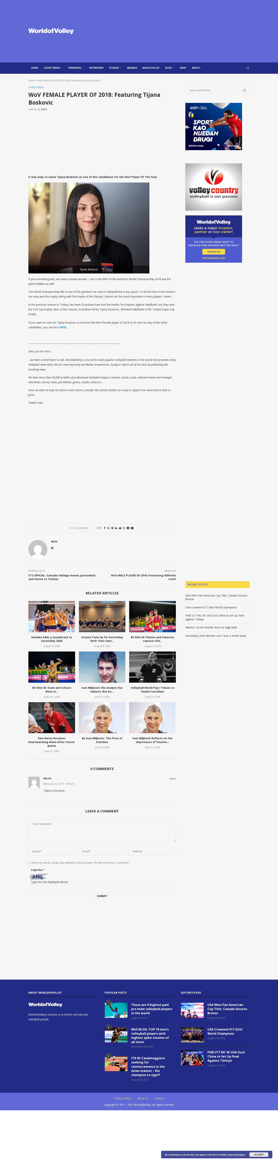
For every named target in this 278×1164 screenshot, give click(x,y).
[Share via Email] (132, 528)
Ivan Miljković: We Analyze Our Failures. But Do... (102, 689)
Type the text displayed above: (49, 882)
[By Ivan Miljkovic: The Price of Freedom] (102, 717)
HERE (63, 327)
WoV (44, 109)
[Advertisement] (177, 31)
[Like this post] (100, 528)
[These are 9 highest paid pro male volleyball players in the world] (116, 1010)
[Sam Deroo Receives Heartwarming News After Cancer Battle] (51, 717)
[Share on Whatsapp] (124, 528)
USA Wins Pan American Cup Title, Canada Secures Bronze (227, 1009)
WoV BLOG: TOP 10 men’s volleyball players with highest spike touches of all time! (150, 1035)
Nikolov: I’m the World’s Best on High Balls (211, 627)
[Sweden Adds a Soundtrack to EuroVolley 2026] (51, 616)
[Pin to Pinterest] (112, 528)
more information (236, 1154)
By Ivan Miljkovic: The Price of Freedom (102, 740)
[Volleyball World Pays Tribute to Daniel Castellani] (152, 667)
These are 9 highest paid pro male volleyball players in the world (151, 1009)
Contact (159, 1098)
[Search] (248, 68)
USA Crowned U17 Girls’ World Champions (211, 607)
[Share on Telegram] (128, 528)
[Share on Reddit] (120, 528)
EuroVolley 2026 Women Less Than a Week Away (215, 636)
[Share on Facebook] (105, 528)
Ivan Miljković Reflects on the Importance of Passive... (152, 740)
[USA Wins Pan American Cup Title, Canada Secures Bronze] (192, 1010)
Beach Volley (151, 67)
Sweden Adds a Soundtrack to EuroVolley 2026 (51, 639)
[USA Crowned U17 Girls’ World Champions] (192, 1034)
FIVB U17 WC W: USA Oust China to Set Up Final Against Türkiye (226, 1056)
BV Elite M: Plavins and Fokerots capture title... (152, 639)
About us (142, 1098)
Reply (172, 779)
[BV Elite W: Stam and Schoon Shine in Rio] (51, 667)
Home (34, 67)
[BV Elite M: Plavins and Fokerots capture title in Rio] (152, 616)
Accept (259, 1154)
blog (168, 67)
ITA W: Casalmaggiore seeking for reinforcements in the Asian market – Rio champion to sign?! (148, 1066)
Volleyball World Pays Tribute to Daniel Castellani (152, 689)
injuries (132, 67)
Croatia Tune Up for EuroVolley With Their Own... (102, 639)
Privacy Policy (122, 1098)
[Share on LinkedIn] (116, 528)
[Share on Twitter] (108, 528)
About (196, 67)
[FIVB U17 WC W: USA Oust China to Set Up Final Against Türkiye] (192, 1057)
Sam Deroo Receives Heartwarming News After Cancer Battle (51, 742)
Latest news (52, 67)
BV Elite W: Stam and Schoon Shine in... (51, 689)
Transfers (74, 67)
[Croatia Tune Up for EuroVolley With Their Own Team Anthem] (102, 616)
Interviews (96, 67)
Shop (183, 67)
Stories (114, 67)
